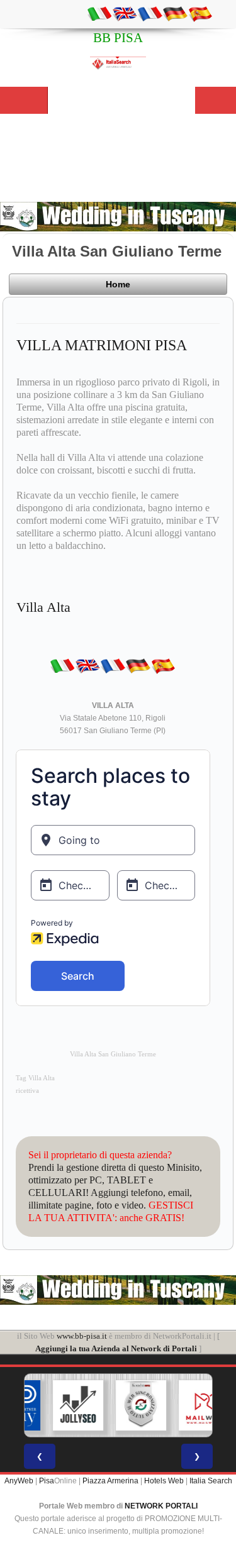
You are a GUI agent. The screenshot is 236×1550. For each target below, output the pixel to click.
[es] (200, 13)
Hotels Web (164, 1480)
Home (118, 284)
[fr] (149, 13)
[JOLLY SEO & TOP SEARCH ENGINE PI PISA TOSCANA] (60, 1405)
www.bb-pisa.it (82, 1336)
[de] (175, 13)
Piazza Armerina (110, 1480)
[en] (124, 13)
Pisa (46, 1480)
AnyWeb (18, 1480)
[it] (99, 13)
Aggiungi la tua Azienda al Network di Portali (116, 1348)
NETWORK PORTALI (161, 1506)
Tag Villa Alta (35, 1078)
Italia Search (210, 1480)
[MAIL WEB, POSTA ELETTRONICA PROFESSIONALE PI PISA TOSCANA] (185, 1405)
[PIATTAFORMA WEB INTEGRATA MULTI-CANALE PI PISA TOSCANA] (123, 1405)
